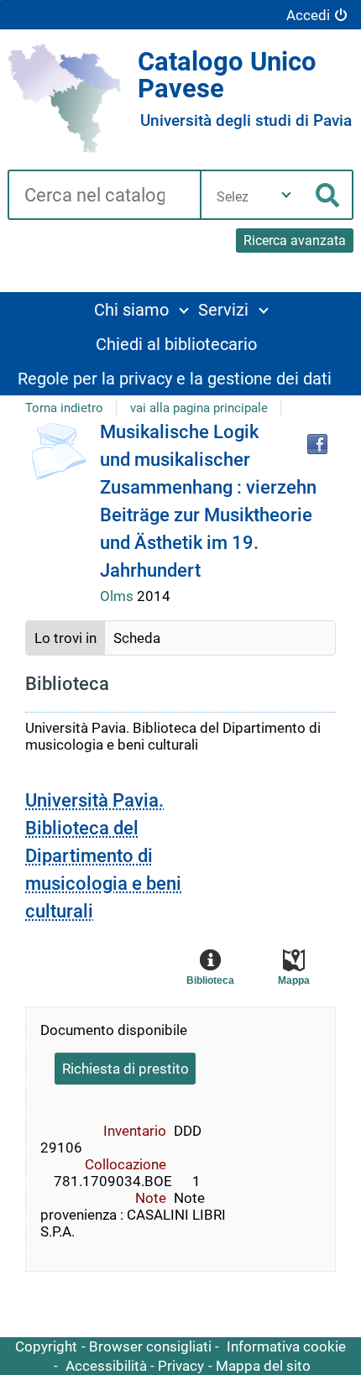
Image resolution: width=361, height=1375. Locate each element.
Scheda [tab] (136, 638)
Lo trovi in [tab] (65, 638)
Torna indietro (64, 408)
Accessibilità (106, 1365)
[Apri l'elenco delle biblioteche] (286, 195)
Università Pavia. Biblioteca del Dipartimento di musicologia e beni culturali (103, 856)
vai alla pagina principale (199, 408)
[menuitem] (141, 309)
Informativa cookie (286, 1346)
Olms (118, 596)
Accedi (308, 15)
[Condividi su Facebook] (317, 444)
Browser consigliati (150, 1346)
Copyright (46, 1346)
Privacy (181, 1365)
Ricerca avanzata (294, 240)
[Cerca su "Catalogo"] (104, 196)
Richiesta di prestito (125, 1068)
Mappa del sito (263, 1365)
